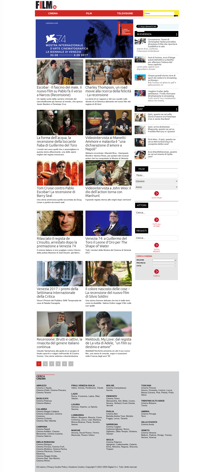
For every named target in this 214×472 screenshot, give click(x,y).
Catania (133, 444)
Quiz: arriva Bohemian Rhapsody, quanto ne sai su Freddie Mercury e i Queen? (161, 129)
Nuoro (126, 429)
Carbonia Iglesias (114, 429)
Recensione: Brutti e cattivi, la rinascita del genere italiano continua (59, 343)
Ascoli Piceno (85, 433)
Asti (119, 401)
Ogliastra (110, 431)
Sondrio (96, 422)
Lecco (84, 420)
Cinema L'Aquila (43, 388)
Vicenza (152, 437)
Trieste (100, 388)
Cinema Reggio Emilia (46, 456)
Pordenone (91, 388)
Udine (74, 388)
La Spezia (92, 407)
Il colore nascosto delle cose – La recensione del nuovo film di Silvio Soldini (107, 292)
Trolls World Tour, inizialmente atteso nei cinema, (162, 99)
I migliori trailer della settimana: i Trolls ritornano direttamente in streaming (161, 93)
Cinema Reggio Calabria (47, 411)
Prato (171, 392)
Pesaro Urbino (87, 435)
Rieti (97, 396)
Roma (74, 396)
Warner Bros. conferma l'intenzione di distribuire (148, 50)
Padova (152, 435)
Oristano (133, 431)
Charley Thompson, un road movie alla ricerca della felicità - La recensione (108, 91)
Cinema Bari (112, 414)
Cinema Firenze (148, 388)
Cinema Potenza (44, 401)
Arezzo (144, 390)
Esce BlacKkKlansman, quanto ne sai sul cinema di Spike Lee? (162, 154)
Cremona (75, 420)
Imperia (83, 407)
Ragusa (124, 446)
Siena (143, 395)
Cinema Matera (43, 403)
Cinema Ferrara (43, 446)
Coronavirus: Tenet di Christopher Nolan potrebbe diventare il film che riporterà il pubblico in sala (162, 43)
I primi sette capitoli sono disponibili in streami (148, 68)
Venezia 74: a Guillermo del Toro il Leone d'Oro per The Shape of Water (106, 242)
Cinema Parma (60, 449)
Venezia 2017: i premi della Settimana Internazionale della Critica (57, 292)
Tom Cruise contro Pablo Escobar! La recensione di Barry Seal (56, 192)
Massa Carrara (148, 392)
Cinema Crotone (44, 418)
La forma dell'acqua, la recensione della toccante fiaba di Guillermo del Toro (57, 141)
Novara (109, 403)
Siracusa (133, 446)
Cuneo (132, 401)
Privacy (50, 467)
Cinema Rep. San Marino (48, 458)
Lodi (90, 420)
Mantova (97, 420)
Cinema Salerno (43, 436)
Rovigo (160, 435)
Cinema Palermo (114, 442)
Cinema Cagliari (113, 427)
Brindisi (129, 416)
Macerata (75, 435)
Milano (74, 417)
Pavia (88, 422)
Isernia (109, 390)
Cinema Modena (44, 449)
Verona (144, 437)
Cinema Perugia (148, 414)
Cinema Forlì (58, 446)
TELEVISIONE (125, 13)
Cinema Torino (113, 398)
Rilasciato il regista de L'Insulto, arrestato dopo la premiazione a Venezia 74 (57, 242)
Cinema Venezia (148, 433)
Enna (108, 446)
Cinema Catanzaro (45, 414)
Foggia (109, 418)
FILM (89, 13)
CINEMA (53, 13)
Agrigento (110, 444)
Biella (125, 401)
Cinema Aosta (147, 424)
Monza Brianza (78, 422)
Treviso (168, 435)
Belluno (144, 435)
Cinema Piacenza (44, 451)
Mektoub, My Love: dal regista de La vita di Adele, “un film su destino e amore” (108, 343)
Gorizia (81, 388)
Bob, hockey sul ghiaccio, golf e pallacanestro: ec (162, 83)
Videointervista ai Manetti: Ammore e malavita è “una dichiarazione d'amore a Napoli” (105, 143)
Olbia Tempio (122, 431)
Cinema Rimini (43, 460)
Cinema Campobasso (116, 388)
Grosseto (153, 390)
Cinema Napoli (43, 429)
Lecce (116, 418)
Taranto (124, 418)
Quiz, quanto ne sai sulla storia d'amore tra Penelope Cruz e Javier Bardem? (162, 116)
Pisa (158, 392)
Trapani (109, 449)
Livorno (161, 390)
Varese (74, 424)
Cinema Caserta (54, 434)
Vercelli (109, 405)
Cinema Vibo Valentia (46, 421)
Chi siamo (41, 467)
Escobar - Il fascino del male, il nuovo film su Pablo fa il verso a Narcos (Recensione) (59, 91)
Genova (75, 407)
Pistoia (164, 392)
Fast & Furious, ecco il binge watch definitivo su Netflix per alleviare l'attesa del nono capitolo (161, 61)
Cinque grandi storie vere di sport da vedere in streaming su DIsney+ (162, 77)
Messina (116, 446)
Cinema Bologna (44, 444)
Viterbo (74, 398)
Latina (91, 396)
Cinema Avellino (43, 431)
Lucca (169, 390)
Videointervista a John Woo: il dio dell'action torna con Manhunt (108, 192)
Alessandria (111, 401)
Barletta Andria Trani (115, 416)
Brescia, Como (95, 417)
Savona (74, 409)
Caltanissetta (122, 444)
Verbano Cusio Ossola (124, 403)
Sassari (109, 434)
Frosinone (82, 396)
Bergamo (83, 417)
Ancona (74, 433)
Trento (144, 405)
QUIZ (140, 109)
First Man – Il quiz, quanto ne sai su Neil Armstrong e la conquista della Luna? (162, 141)
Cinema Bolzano (148, 403)
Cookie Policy (60, 467)
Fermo (96, 433)
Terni (143, 416)
